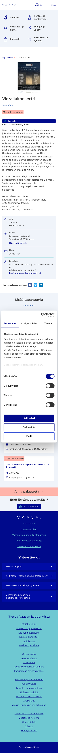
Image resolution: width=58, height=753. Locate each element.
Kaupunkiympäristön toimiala (29, 666)
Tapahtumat (7, 57)
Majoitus (14, 17)
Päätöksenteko (28, 624)
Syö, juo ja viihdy (39, 28)
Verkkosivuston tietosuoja (29, 540)
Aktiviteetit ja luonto (17, 28)
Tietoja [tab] (48, 323)
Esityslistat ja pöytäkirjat (28, 628)
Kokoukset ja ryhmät (41, 39)
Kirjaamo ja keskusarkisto (29, 696)
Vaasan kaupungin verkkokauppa (29, 704)
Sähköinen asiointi (29, 692)
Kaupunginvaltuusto (28, 632)
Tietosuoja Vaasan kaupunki (29, 713)
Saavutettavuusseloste (29, 546)
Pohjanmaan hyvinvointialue (29, 670)
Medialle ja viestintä (29, 717)
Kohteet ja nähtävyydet (40, 17)
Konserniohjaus (29, 658)
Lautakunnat (28, 641)
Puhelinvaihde (28, 683)
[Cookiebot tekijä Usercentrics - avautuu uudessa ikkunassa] (41, 315)
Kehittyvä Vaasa (29, 730)
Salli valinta (29, 427)
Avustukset (29, 700)
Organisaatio (29, 654)
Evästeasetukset (29, 529)
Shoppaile (15, 39)
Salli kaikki (29, 418)
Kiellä (29, 436)
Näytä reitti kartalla (18, 243)
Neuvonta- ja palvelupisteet (29, 679)
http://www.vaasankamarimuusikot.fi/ (25, 273)
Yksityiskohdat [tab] (29, 323)
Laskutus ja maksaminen (29, 688)
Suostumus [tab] (10, 323)
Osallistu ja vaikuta (29, 645)
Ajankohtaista (29, 722)
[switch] (50, 385)
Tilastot (29, 726)
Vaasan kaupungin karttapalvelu (29, 534)
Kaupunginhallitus (29, 636)
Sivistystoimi (29, 662)
